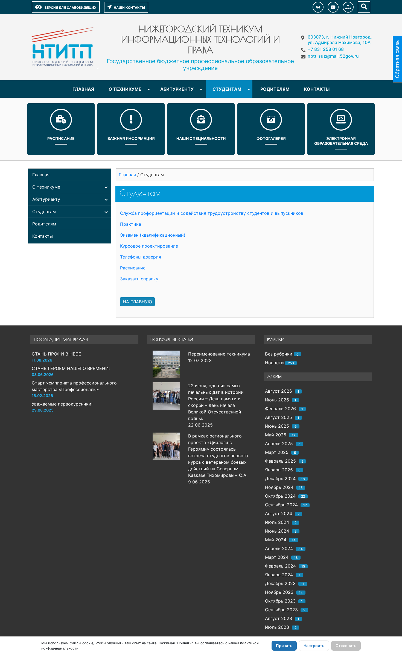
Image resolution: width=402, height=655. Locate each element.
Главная (83, 89)
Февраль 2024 (280, 566)
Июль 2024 (277, 522)
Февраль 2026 (280, 408)
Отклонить (346, 645)
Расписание (61, 138)
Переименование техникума (219, 354)
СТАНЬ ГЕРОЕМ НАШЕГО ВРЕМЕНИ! (71, 368)
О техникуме (125, 89)
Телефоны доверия (140, 257)
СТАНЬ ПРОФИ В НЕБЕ (56, 354)
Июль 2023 (277, 627)
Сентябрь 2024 (281, 504)
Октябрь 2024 (280, 496)
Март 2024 (277, 557)
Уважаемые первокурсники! (62, 404)
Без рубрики (278, 354)
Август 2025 (278, 417)
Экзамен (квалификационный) (152, 235)
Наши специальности (201, 138)
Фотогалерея (271, 138)
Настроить (314, 645)
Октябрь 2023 (280, 601)
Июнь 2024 (277, 531)
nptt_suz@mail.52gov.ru (333, 56)
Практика (130, 224)
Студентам (226, 89)
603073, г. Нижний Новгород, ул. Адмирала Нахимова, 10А (340, 39)
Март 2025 (277, 452)
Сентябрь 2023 (281, 609)
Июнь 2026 (277, 400)
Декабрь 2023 (280, 583)
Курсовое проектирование (149, 246)
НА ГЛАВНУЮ (137, 301)
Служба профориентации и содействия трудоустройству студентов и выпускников (211, 213)
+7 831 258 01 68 (326, 49)
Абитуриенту (177, 89)
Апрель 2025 (279, 443)
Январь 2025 (279, 469)
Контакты (317, 89)
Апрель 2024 (279, 548)
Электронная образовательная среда (341, 141)
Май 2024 (275, 539)
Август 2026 (278, 391)
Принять (284, 645)
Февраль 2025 (280, 461)
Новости (274, 362)
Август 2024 (278, 513)
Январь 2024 (279, 574)
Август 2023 (278, 618)
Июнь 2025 (277, 426)
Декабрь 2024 (280, 478)
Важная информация (131, 138)
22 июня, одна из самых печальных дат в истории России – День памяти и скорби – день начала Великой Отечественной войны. (216, 402)
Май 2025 (275, 434)
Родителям (275, 89)
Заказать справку (139, 278)
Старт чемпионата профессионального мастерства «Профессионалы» (74, 386)
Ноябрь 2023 (279, 592)
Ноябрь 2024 (279, 487)
